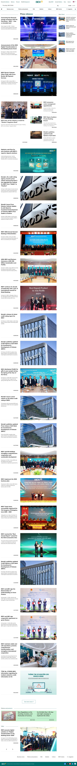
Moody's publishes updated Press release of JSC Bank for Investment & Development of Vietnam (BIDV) (9, 427)
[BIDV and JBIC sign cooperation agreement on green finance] (38, 627)
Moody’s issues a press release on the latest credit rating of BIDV (9, 398)
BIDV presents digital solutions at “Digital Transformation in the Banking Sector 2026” (8, 732)
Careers (69, 1)
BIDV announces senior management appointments (49, 104)
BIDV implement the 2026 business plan (9, 480)
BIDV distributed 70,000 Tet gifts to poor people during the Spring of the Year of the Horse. (9, 371)
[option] (29, 739)
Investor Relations (58, 1)
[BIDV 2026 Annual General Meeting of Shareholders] (38, 243)
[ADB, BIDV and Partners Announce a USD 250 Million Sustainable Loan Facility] (38, 270)
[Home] (1, 9)
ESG (34, 9)
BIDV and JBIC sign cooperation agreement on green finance (9, 618)
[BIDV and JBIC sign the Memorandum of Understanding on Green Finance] (38, 600)
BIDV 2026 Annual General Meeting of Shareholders (9, 232)
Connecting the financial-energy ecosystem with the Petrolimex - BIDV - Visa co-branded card (9, 20)
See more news (28, 701)
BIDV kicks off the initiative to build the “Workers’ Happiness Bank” (12, 121)
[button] (6, 749)
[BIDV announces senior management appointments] (36, 105)
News (65, 1)
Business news (10, 9)
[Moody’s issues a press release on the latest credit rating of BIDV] (38, 408)
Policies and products (23, 9)
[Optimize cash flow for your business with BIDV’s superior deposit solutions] (38, 161)
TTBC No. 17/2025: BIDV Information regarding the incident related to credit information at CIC (9, 674)
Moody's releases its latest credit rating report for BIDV (9, 316)
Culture (49, 9)
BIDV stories (59, 9)
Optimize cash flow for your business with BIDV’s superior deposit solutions (9, 151)
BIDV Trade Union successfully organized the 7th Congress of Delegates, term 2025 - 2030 (9, 509)
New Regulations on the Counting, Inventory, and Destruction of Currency (25, 713)
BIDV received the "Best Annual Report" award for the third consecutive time (9, 535)
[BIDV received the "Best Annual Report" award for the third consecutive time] (38, 545)
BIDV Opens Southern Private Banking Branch (49, 118)
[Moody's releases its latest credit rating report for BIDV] (38, 325)
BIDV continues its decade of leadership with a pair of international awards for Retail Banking (9, 289)
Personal (18, 1)
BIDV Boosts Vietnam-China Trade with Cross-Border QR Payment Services (8, 75)
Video (2, 726)
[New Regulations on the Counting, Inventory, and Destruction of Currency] (9, 716)
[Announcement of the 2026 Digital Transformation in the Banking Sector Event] (38, 56)
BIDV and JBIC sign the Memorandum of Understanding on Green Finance (8, 591)
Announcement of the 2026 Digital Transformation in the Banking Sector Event (9, 46)
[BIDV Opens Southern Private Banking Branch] (36, 120)
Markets (41, 9)
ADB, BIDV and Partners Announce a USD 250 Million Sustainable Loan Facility (8, 262)
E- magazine (69, 9)
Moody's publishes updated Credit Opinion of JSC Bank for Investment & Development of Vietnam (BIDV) (49, 133)
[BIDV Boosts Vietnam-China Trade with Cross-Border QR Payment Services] (38, 84)
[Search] (57, 5)
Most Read (61, 14)
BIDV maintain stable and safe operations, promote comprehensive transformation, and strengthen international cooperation (9, 648)
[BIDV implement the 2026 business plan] (38, 490)
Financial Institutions (5, 1)
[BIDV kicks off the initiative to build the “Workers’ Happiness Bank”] (14, 110)
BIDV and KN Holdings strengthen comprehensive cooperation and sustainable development (9, 454)
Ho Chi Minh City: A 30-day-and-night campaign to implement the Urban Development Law (45, 714)
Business (13, 1)
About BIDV (51, 1)
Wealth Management (25, 1)
